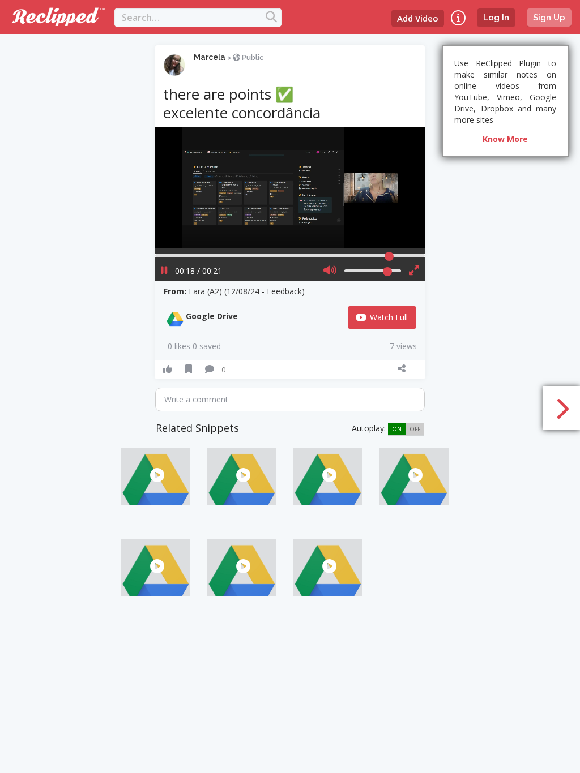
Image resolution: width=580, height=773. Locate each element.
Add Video (417, 18)
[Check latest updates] (458, 17)
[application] (290, 187)
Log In (496, 17)
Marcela (209, 57)
